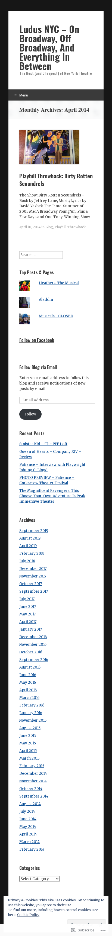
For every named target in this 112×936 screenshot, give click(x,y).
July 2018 (27, 561)
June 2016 (27, 675)
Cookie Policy (28, 915)
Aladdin (46, 299)
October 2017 (30, 584)
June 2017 (27, 606)
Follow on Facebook (36, 340)
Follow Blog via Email (38, 367)
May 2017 (27, 614)
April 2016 (28, 690)
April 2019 (28, 546)
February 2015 (31, 766)
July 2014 (27, 811)
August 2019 (30, 538)
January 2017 (30, 629)
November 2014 (33, 781)
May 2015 (27, 743)
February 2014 (32, 849)
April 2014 (28, 834)
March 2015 (29, 758)
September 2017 (33, 591)
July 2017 (27, 599)
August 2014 (30, 804)
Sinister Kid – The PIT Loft (43, 444)
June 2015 (27, 735)
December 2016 (33, 637)
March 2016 (29, 697)
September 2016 (33, 659)
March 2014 (29, 842)
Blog (49, 227)
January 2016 (30, 713)
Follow (30, 414)
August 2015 (30, 728)
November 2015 (32, 720)
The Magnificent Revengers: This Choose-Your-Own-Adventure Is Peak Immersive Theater (52, 496)
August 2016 (30, 667)
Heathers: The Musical (59, 283)
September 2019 (33, 530)
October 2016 (30, 652)
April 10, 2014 (30, 227)
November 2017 (32, 576)
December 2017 (32, 568)
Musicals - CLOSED (56, 316)
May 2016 (27, 682)
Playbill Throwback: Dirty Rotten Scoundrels (56, 180)
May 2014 (27, 826)
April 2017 (27, 621)
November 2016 (32, 644)
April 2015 (28, 750)
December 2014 (33, 773)
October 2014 (30, 788)
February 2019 (31, 553)
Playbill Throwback (70, 227)
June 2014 (27, 819)
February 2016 (31, 705)
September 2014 (33, 796)
